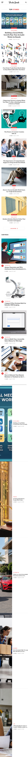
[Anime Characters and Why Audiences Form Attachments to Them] (14, 251)
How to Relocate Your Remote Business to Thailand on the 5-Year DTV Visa (14, 376)
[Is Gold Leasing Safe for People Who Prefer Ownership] (6, 499)
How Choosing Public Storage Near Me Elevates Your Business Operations (20, 651)
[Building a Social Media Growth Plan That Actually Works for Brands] (14, 21)
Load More (13, 228)
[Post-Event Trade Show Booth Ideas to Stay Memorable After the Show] (14, 53)
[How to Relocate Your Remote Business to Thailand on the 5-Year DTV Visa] (14, 358)
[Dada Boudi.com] (14, 2)
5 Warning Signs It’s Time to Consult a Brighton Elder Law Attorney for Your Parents (20, 727)
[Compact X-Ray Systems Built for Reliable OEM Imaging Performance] (14, 286)
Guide (14, 156)
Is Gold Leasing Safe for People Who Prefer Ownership (19, 500)
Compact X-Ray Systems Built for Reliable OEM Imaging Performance (15, 305)
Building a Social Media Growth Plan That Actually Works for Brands (14, 35)
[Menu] (2, 2)
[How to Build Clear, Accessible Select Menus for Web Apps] (14, 322)
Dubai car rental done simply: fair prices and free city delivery (20, 576)
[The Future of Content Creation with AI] (14, 118)
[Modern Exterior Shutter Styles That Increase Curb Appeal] (14, 206)
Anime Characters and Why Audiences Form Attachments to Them (15, 269)
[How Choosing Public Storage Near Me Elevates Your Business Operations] (6, 651)
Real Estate (14, 214)
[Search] (26, 2)
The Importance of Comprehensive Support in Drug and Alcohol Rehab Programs (14, 162)
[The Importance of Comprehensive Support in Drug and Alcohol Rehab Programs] (14, 147)
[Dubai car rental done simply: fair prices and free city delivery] (6, 575)
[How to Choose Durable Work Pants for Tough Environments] (14, 177)
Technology (14, 127)
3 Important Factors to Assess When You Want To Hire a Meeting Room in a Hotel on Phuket (14, 102)
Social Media (13, 28)
